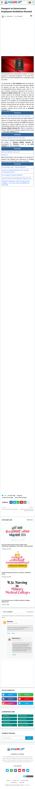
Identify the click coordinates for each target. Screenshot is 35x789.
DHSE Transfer (23, 722)
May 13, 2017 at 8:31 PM (17, 640)
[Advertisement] (17, 37)
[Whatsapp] (18, 502)
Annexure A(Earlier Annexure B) (11, 152)
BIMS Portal (6, 722)
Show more (30, 520)
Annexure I (5, 155)
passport (19, 495)
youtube (26, 699)
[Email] (25, 502)
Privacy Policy (24, 780)
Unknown (10, 621)
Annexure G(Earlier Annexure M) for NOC (13, 138)
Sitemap (21, 782)
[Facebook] (11, 502)
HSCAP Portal (23, 716)
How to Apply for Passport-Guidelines (12, 175)
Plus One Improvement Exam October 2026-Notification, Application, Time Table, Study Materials (17, 545)
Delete (13, 633)
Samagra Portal (23, 725)
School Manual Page (21, 497)
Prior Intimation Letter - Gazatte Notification (14, 167)
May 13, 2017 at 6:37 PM (12, 623)
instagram (11, 703)
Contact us (15, 780)
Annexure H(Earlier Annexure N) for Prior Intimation (16, 116)
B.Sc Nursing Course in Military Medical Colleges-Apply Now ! (16, 601)
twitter (27, 703)
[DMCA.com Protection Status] (28, 777)
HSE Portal (6, 716)
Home (8, 780)
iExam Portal (6, 719)
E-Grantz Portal (7, 725)
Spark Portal (22, 719)
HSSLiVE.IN (15, 638)
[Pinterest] (21, 502)
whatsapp (27, 694)
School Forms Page (7, 497)
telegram (10, 694)
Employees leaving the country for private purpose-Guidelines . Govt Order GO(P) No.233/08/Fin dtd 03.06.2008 (16, 183)
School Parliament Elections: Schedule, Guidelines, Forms (16, 573)
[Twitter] (14, 502)
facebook (10, 699)
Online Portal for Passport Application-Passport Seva (16, 178)
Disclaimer (14, 782)
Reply (8, 633)
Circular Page (11, 495)
